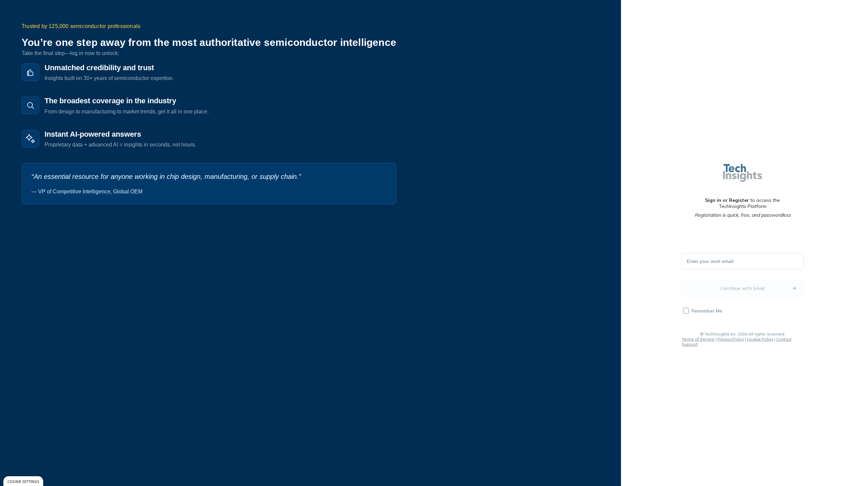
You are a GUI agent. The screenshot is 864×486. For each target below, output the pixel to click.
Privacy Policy (731, 339)
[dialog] (23, 481)
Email (693, 262)
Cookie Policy (760, 339)
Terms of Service (698, 339)
